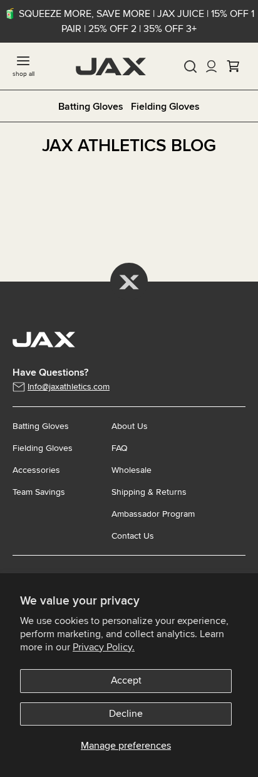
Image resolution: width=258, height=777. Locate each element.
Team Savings (39, 492)
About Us (129, 426)
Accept (126, 680)
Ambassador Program (153, 514)
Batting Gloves (90, 106)
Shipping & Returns (149, 492)
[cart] (232, 66)
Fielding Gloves (165, 106)
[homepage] (111, 66)
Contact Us (132, 536)
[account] (211, 66)
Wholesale (131, 470)
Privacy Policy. (104, 647)
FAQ (119, 448)
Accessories (36, 470)
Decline (126, 713)
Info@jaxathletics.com (69, 386)
